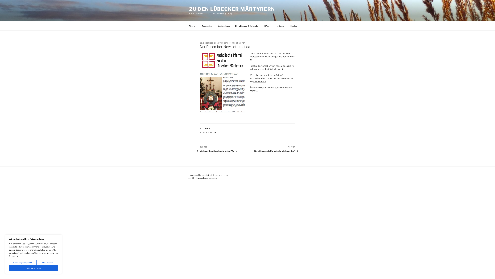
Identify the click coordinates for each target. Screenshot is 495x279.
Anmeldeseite (259, 81)
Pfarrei (192, 26)
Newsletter (209, 132)
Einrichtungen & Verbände (246, 26)
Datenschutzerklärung (208, 175)
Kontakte (280, 26)
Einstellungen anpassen (22, 262)
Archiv (253, 91)
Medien (293, 26)
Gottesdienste (224, 26)
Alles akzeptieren (33, 268)
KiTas (266, 26)
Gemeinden (207, 26)
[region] (33, 254)
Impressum (193, 175)
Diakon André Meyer (234, 43)
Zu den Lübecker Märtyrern (232, 9)
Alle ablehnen (47, 262)
